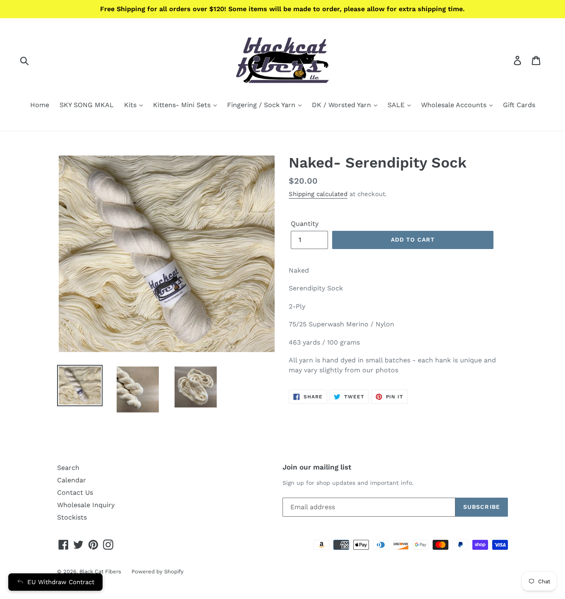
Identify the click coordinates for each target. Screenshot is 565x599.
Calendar (71, 480)
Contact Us (75, 492)
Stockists (72, 517)
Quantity (304, 224)
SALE (397, 105)
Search (68, 468)
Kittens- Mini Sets (183, 105)
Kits (131, 105)
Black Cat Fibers (100, 571)
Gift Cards (519, 105)
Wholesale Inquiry (86, 505)
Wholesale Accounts (454, 105)
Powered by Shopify (158, 571)
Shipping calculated (318, 194)
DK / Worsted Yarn (342, 105)
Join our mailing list (316, 467)
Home (39, 105)
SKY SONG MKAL (87, 105)
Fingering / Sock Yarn (262, 105)
